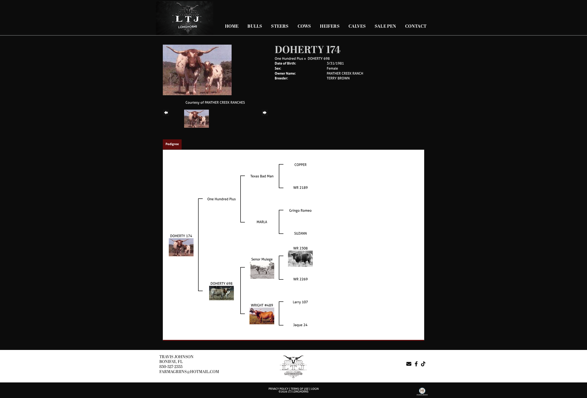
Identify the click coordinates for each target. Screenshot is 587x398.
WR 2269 (300, 279)
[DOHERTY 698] (221, 292)
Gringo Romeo (300, 210)
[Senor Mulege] (261, 269)
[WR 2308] (300, 258)
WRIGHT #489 (262, 305)
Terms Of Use (300, 389)
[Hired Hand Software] (422, 392)
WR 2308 (300, 248)
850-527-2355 (171, 367)
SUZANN (300, 233)
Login (315, 389)
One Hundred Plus (289, 58)
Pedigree (172, 144)
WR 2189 (300, 187)
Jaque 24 (300, 324)
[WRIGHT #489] (261, 315)
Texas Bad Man (262, 176)
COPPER (300, 164)
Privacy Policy (278, 389)
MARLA (262, 221)
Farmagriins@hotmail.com (189, 372)
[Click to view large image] (197, 69)
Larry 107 (300, 302)
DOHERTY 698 (319, 58)
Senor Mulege (262, 259)
